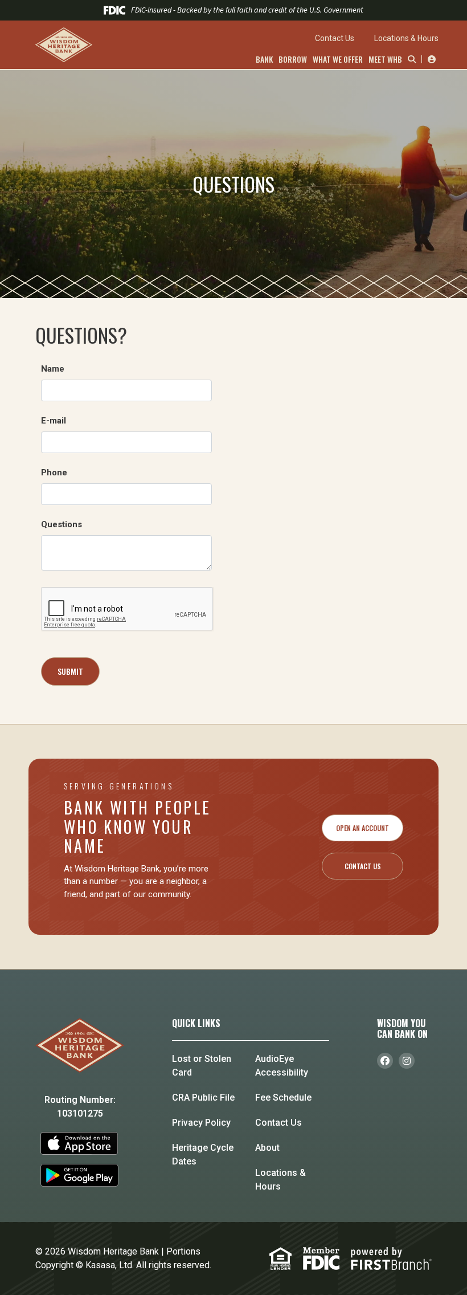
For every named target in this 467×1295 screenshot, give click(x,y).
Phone (54, 472)
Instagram (407, 1061)
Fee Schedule (283, 1097)
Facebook (385, 1061)
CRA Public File (203, 1097)
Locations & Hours (406, 38)
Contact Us (334, 38)
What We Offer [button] (338, 59)
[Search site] (409, 59)
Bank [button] (264, 59)
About (267, 1147)
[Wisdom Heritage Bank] (131, 44)
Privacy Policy (201, 1122)
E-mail (53, 421)
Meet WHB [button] (385, 59)
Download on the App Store (80, 1143)
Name (52, 369)
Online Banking (430, 59)
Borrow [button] (292, 59)
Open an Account (362, 828)
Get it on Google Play (80, 1175)
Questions (61, 524)
